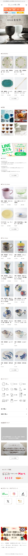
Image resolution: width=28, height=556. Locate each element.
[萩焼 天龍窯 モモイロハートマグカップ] (7, 193)
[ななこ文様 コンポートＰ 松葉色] (21, 193)
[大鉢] (21, 116)
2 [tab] (4, 41)
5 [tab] (16, 41)
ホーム (2, 543)
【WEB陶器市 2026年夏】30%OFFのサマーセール (14, 1)
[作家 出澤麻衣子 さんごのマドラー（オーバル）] (21, 83)
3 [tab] (8, 41)
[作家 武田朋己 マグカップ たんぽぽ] (7, 247)
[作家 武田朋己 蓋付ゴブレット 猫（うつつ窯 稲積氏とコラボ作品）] (7, 290)
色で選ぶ (3, 409)
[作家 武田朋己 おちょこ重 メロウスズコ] (21, 247)
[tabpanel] (14, 29)
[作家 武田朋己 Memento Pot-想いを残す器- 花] (7, 313)
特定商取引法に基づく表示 (15, 543)
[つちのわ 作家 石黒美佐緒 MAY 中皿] (21, 62)
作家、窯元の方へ (15, 545)
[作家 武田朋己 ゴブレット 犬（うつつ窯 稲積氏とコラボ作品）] (7, 268)
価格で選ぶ (4, 414)
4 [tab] (12, 41)
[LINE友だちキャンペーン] (14, 149)
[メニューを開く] (3, 5)
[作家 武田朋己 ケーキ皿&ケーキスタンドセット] (21, 290)
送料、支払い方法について (11, 547)
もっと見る (14, 98)
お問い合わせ (8, 545)
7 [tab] (23, 41)
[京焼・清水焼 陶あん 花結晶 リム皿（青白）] (21, 214)
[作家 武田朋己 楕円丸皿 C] (21, 355)
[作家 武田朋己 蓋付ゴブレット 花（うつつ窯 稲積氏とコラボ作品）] (21, 268)
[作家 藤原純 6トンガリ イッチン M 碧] (7, 83)
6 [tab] (19, 41)
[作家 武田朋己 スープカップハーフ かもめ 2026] (21, 313)
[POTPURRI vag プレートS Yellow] (7, 214)
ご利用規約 (7, 543)
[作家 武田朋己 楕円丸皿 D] (7, 355)
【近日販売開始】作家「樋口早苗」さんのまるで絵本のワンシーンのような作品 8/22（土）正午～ (13, 163)
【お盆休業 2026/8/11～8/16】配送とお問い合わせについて (12, 167)
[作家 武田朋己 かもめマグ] (21, 334)
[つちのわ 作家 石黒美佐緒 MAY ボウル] (7, 62)
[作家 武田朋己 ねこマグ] (7, 334)
